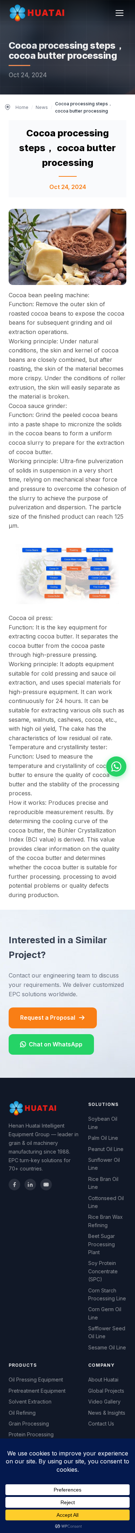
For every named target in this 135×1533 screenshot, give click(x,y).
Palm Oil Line (103, 1138)
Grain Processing (29, 1423)
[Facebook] (14, 1184)
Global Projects (106, 1391)
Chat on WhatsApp (55, 1044)
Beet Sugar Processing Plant (101, 1244)
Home (21, 107)
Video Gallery (104, 1401)
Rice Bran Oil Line (103, 1183)
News (42, 107)
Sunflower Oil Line (104, 1164)
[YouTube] (46, 1184)
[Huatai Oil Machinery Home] (38, 13)
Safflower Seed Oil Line (106, 1332)
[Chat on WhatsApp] (116, 766)
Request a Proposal (47, 1017)
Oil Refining (22, 1413)
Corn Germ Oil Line (104, 1313)
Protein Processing (31, 1434)
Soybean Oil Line (102, 1123)
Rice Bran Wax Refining (105, 1221)
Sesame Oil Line (107, 1347)
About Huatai (103, 1379)
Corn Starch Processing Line (107, 1294)
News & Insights (106, 1413)
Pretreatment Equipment (37, 1391)
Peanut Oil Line (105, 1149)
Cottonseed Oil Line (106, 1202)
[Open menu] (119, 13)
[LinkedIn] (30, 1184)
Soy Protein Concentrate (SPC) (103, 1271)
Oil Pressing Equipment (36, 1379)
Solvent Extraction (30, 1401)
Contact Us (101, 1423)
